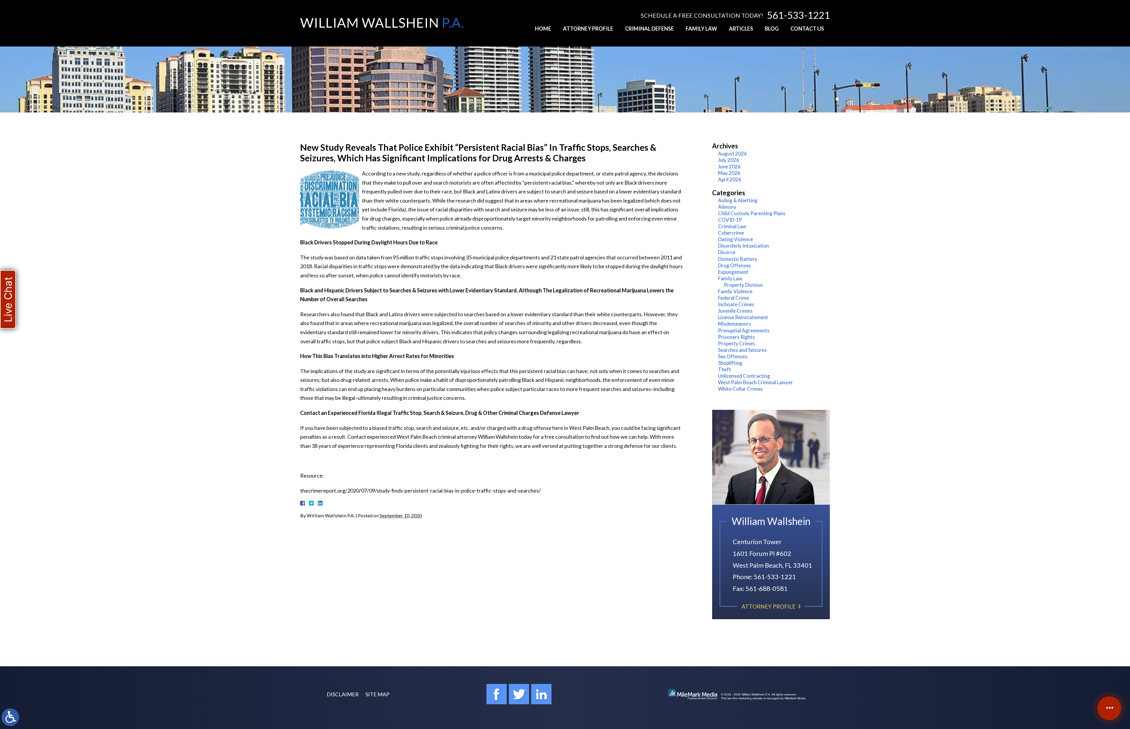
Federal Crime (733, 298)
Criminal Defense (649, 28)
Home (543, 28)
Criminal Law (732, 226)
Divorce (726, 252)
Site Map (377, 694)
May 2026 (729, 173)
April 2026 (729, 179)
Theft (724, 369)
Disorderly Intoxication (743, 246)
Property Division (743, 285)
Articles (741, 28)
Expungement (733, 272)
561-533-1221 (798, 15)
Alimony (727, 207)
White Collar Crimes (740, 389)
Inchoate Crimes (736, 304)
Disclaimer (343, 694)
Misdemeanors (734, 324)
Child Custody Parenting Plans (751, 213)
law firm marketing (739, 698)
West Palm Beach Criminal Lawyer (755, 382)
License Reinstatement (743, 317)
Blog (772, 28)
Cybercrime (731, 233)
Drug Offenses (734, 265)
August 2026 (732, 153)
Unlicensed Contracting (744, 376)
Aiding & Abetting (737, 200)
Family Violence (735, 291)
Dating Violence (735, 239)
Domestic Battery (737, 259)
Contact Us (807, 28)
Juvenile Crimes (735, 311)
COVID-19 (730, 220)
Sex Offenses (732, 356)
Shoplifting (730, 363)
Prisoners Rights (736, 337)
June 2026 (729, 166)
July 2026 (728, 160)
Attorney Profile (588, 28)
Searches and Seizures (742, 350)
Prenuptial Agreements (744, 330)
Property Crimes (736, 343)
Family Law (701, 28)
